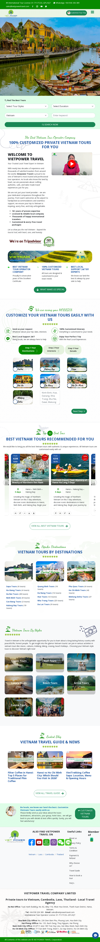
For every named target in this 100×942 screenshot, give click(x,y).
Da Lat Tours (48, 604)
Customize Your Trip (78, 13)
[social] (32, 6)
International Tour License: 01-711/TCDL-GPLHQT (29, 3)
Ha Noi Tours (17, 594)
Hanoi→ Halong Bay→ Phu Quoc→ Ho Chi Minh (75, 492)
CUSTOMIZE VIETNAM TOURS (86, 813)
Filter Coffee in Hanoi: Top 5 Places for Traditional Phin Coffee (20, 777)
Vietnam (32, 854)
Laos (40, 854)
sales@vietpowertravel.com (17, 6)
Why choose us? (74, 864)
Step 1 (29, 349)
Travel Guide (74, 870)
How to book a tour (75, 876)
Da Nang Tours (49, 593)
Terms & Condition (73, 849)
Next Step (78, 411)
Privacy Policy (75, 843)
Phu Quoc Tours (80, 586)
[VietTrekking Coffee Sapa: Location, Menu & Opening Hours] (79, 759)
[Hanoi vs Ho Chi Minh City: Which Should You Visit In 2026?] (50, 759)
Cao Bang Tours (18, 601)
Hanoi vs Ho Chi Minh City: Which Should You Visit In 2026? (49, 775)
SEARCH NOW (51, 124)
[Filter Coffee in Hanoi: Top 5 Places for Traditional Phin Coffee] (21, 759)
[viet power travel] (11, 13)
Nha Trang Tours (50, 600)
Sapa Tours (15, 586)
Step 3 (73, 349)
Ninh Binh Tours (18, 598)
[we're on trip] (31, 241)
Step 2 (53, 349)
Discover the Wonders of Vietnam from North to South (29, 481)
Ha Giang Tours (17, 590)
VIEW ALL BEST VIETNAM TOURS (47, 525)
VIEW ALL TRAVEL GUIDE (48, 793)
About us (73, 838)
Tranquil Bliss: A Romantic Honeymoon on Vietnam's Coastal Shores (70, 480)
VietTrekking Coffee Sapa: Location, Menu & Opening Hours (78, 775)
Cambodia (49, 854)
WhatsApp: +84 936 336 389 (67, 3)
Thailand (60, 854)
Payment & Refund (74, 856)
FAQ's (71, 883)
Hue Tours (47, 597)
